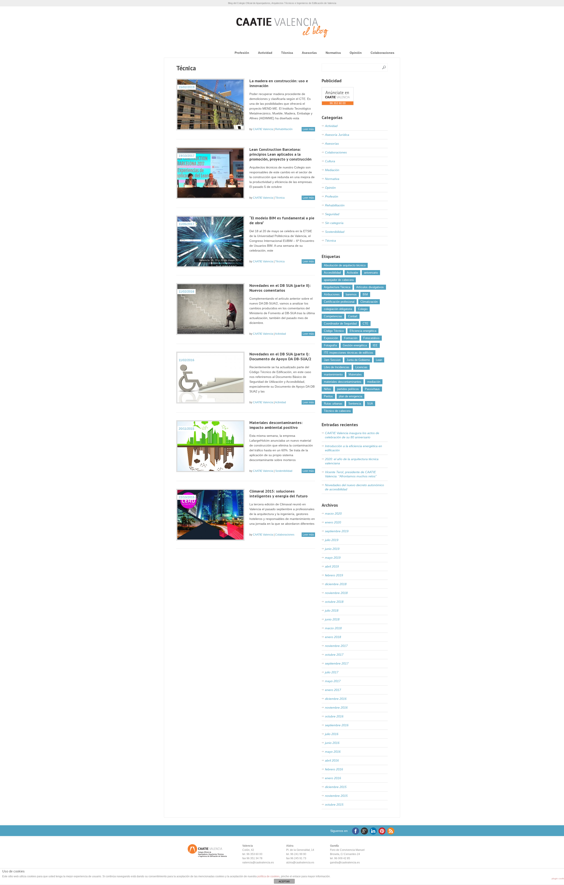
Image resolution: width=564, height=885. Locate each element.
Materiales (355, 374)
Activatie (352, 272)
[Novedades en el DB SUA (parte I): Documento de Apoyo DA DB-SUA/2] (210, 377)
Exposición (331, 338)
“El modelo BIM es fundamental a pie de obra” (281, 220)
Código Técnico (334, 330)
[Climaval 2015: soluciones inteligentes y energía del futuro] (210, 515)
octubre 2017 (334, 654)
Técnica (287, 52)
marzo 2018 (333, 628)
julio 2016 (331, 734)
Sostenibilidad (283, 470)
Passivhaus (372, 389)
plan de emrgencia (350, 396)
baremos (351, 294)
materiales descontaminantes (342, 381)
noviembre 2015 (336, 795)
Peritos (328, 396)
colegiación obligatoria (338, 309)
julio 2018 (331, 610)
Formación (350, 338)
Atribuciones (332, 294)
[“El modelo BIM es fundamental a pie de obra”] (210, 241)
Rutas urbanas (333, 403)
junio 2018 (332, 619)
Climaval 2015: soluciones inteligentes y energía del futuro (278, 494)
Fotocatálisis (371, 338)
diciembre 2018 (336, 584)
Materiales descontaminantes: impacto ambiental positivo (275, 425)
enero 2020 (333, 522)
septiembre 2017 (337, 663)
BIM (365, 294)
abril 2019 (332, 566)
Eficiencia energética (363, 330)
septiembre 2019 (337, 531)
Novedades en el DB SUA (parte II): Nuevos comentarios (280, 288)
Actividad (265, 52)
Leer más (308, 129)
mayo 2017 (333, 681)
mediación (373, 381)
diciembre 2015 (336, 787)
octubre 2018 (334, 601)
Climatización (369, 301)
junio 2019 (332, 549)
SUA (370, 403)
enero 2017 (333, 690)
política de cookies (268, 876)
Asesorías (309, 52)
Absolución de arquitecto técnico (344, 265)
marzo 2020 (333, 513)
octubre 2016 (334, 716)
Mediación (332, 170)
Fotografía (330, 345)
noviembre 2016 (336, 707)
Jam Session (332, 360)
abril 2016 (332, 760)
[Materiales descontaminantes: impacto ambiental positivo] (210, 446)
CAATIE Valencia (263, 129)
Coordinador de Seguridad (340, 323)
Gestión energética (355, 345)
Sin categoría (334, 223)
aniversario (371, 272)
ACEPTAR (284, 881)
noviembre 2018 (336, 593)
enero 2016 (333, 778)
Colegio (362, 309)
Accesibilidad (332, 272)
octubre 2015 (334, 804)
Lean (379, 360)
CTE (365, 323)
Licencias (361, 367)
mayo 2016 (333, 751)
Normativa (333, 52)
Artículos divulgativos (370, 287)
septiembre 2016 (337, 725)
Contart (352, 316)
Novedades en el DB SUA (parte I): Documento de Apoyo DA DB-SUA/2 (280, 356)
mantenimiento (333, 374)
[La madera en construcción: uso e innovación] (210, 104)
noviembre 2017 (336, 646)
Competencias (333, 316)
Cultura (330, 161)
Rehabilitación (284, 129)
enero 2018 (333, 637)
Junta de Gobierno (358, 360)
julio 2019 (331, 540)
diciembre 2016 (336, 698)
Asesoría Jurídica (337, 134)
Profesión (242, 52)
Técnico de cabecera (337, 411)
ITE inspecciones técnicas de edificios (348, 352)
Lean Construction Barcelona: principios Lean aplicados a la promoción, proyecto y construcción (280, 154)
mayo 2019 (333, 557)
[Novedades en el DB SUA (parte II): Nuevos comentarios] (210, 309)
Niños (327, 389)
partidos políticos (348, 389)
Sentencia (354, 403)
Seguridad (332, 214)
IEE (375, 345)
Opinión (356, 52)
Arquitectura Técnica (337, 287)
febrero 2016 (334, 769)
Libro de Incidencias (336, 367)
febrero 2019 (334, 575)
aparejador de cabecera (339, 280)
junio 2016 (332, 743)
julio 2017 (331, 672)
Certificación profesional (339, 301)
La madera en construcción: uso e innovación (278, 83)
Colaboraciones (382, 52)
